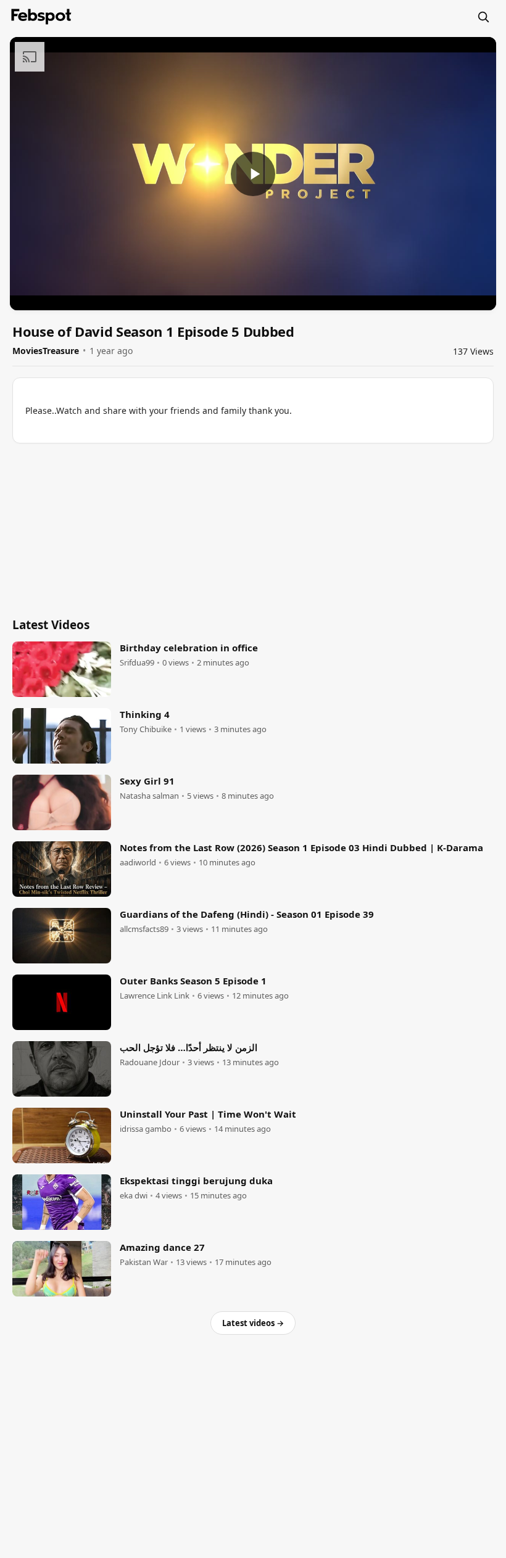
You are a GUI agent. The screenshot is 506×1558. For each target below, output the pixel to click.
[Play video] (253, 174)
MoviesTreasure (45, 351)
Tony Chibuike (146, 729)
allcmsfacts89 (144, 929)
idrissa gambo (146, 1129)
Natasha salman (149, 796)
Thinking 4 (145, 714)
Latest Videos (50, 625)
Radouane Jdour (150, 1062)
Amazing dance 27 (162, 1247)
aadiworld (138, 862)
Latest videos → (253, 1323)
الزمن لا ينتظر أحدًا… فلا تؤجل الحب (188, 1047)
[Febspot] (41, 16)
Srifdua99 (137, 662)
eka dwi (133, 1195)
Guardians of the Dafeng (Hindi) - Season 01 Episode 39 (247, 914)
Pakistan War (144, 1262)
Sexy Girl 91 (147, 781)
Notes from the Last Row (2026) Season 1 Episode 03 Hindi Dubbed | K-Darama (301, 847)
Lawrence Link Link (154, 996)
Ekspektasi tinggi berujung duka (196, 1180)
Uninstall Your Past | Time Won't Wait (208, 1114)
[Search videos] (483, 16)
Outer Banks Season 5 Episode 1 (193, 981)
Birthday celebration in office (189, 647)
